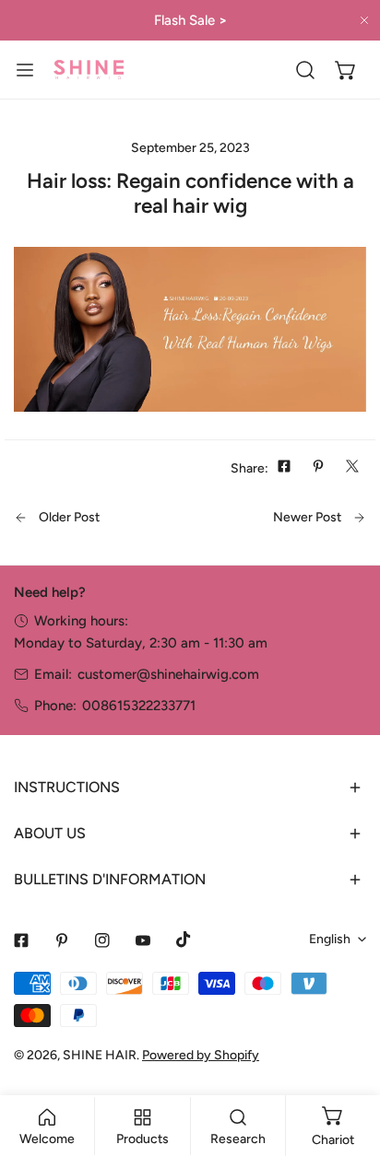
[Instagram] (102, 940)
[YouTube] (143, 940)
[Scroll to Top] (346, 1058)
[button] (346, 70)
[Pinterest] (62, 940)
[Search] (305, 70)
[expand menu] (25, 69)
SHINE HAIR (100, 1055)
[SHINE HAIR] (88, 69)
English (329, 939)
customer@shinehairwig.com (168, 674)
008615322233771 (139, 705)
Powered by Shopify (200, 1055)
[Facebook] (21, 940)
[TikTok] (183, 939)
